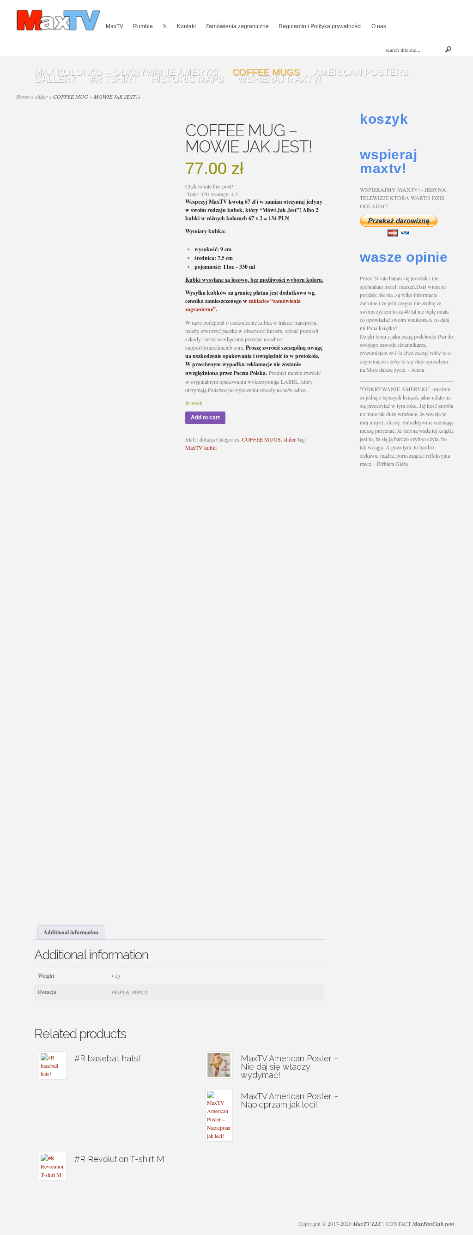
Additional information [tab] (70, 932)
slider (290, 439)
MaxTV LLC (367, 1224)
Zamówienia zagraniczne (237, 26)
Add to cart (205, 417)
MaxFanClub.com (433, 1224)
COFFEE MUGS (261, 439)
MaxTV (114, 26)
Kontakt (186, 26)
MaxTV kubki (201, 447)
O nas (378, 26)
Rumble (143, 26)
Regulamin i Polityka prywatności (320, 26)
